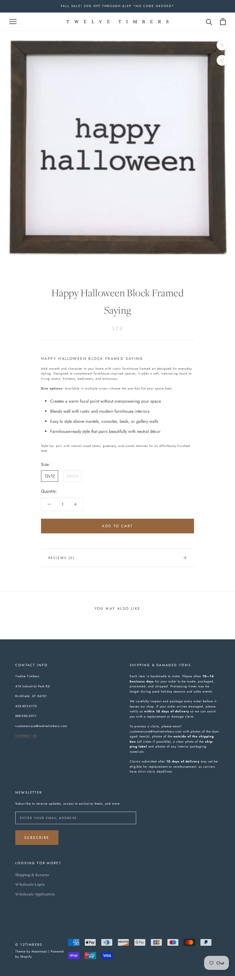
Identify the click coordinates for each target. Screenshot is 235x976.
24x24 (72, 476)
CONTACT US (26, 735)
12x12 (49, 476)
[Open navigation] (13, 21)
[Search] (209, 21)
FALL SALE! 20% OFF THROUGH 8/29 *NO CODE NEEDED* (117, 6)
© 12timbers (28, 944)
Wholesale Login (30, 884)
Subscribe (37, 837)
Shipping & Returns (32, 875)
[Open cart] (223, 21)
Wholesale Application (35, 894)
